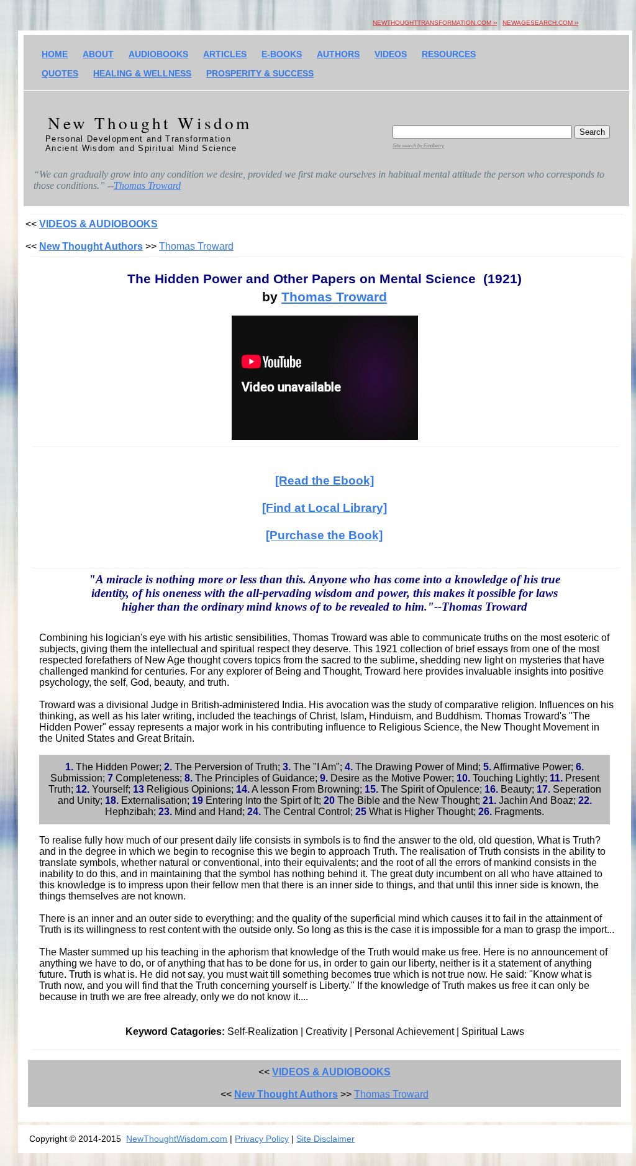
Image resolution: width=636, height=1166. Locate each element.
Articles (225, 54)
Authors (338, 54)
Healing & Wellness (142, 73)
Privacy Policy (262, 1139)
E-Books (281, 54)
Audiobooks (158, 54)
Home (55, 54)
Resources (449, 54)
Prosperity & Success (260, 73)
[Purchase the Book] (324, 535)
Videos (391, 54)
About (98, 54)
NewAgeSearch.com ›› (540, 22)
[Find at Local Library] (324, 507)
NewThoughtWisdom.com (176, 1139)
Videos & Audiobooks (98, 224)
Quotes (60, 73)
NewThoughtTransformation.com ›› (435, 22)
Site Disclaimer (325, 1139)
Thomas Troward (147, 185)
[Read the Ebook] (324, 480)
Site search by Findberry (418, 145)
